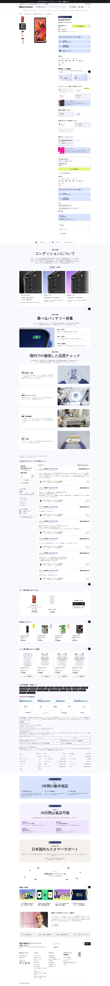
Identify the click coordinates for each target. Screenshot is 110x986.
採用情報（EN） (22, 960)
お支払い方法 (36, 971)
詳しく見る (60, 211)
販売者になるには (52, 964)
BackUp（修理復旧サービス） (55, 959)
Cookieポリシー (66, 960)
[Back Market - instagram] (20, 963)
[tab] (36, 242)
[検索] (36, 7)
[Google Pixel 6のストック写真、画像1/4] (22, 19)
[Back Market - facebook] (26, 963)
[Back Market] (26, 7)
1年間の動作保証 (52, 957)
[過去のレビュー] (86, 584)
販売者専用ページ (52, 966)
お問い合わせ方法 (37, 957)
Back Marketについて (23, 955)
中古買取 (50, 960)
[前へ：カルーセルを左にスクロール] (86, 71)
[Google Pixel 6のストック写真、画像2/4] (22, 33)
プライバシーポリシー (67, 959)
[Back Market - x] (29, 963)
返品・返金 (36, 960)
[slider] (20, 494)
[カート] (89, 7)
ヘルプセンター (37, 955)
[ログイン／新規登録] (86, 7)
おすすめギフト (37, 964)
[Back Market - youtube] (23, 963)
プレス (20, 959)
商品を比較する (37, 966)
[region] (74, 77)
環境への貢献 (22, 957)
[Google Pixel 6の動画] (22, 26)
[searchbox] (51, 7)
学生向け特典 (51, 962)
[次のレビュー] (89, 584)
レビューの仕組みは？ (25, 482)
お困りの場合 (81, 7)
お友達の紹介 (51, 955)
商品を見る (61, 481)
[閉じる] (108, 1)
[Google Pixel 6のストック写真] (40, 30)
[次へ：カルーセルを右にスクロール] (89, 71)
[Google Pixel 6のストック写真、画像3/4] (22, 40)
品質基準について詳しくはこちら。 (56, 750)
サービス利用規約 (66, 957)
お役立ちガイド (37, 962)
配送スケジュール (37, 959)
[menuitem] (34, 10)
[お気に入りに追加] (89, 26)
